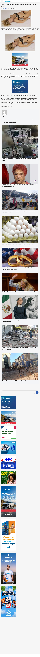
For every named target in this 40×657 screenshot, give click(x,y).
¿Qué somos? (9, 655)
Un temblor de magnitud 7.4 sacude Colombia (14, 380)
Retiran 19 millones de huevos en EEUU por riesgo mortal (17, 244)
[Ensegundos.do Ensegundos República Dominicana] (8, 1)
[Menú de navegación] (2, 1)
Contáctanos (3, 655)
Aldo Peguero (4, 8)
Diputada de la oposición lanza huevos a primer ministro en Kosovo (20, 291)
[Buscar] (37, 392)
